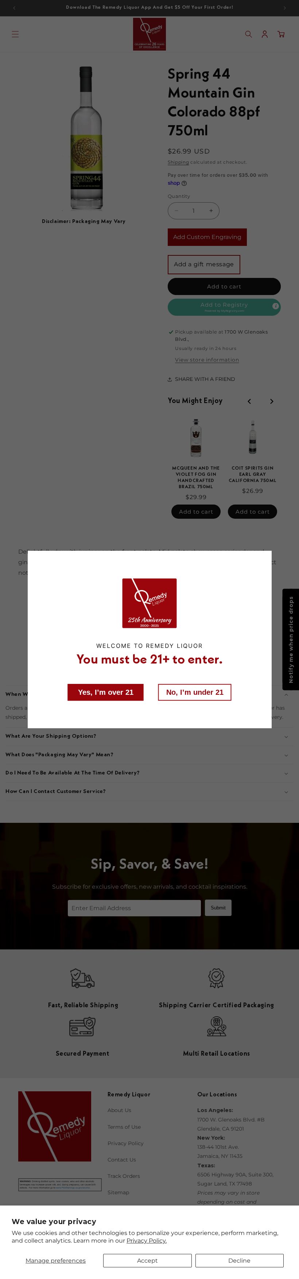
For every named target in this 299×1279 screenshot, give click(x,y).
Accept (147, 1260)
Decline (239, 1260)
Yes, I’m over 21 (105, 692)
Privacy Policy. (147, 1240)
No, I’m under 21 (195, 692)
